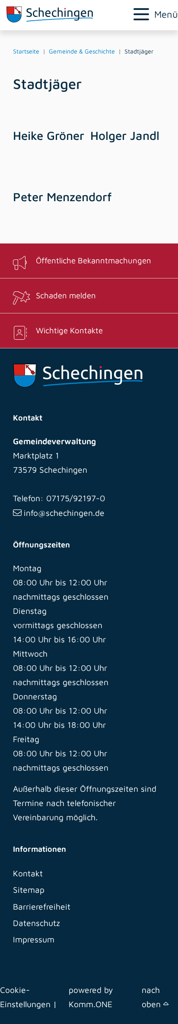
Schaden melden (66, 295)
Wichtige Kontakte (69, 330)
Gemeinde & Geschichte (82, 51)
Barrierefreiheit (41, 906)
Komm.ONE (90, 1004)
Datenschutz (36, 923)
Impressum (33, 939)
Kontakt (28, 873)
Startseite (26, 51)
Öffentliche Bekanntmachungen (93, 260)
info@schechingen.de (64, 513)
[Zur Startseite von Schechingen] (59, 14)
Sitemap (28, 889)
